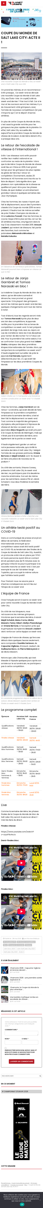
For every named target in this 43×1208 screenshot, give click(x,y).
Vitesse (28, 945)
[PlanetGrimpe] (15, 3)
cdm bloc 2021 (9, 949)
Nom (7, 1039)
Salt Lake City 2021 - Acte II (14, 952)
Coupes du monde (16, 945)
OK (22, 1204)
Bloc (5, 945)
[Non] (40, 1200)
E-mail (25, 1039)
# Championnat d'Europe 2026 (15, 1091)
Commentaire (11, 1030)
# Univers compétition (26, 942)
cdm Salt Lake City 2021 (26, 949)
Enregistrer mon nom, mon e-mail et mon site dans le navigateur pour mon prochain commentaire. (21, 1052)
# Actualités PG (10, 942)
